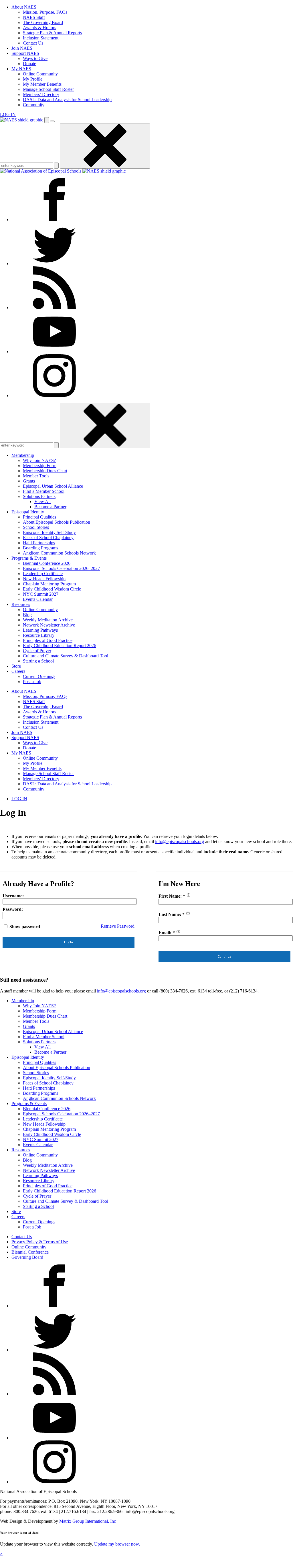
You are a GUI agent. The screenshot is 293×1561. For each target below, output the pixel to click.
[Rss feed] (54, 307)
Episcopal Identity (27, 511)
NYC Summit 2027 (40, 594)
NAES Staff (34, 17)
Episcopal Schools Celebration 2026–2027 (61, 568)
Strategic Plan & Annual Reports (52, 32)
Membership (22, 455)
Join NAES (21, 48)
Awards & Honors (39, 27)
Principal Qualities (39, 517)
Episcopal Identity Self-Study (49, 532)
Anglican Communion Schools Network (59, 553)
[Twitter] (54, 263)
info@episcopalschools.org (179, 841)
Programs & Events (29, 558)
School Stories (36, 527)
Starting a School (38, 661)
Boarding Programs (40, 547)
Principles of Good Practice (47, 640)
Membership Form (39, 465)
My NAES (21, 68)
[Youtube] (54, 351)
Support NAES (25, 53)
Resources (20, 604)
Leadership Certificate (43, 573)
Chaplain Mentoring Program (49, 583)
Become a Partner (50, 506)
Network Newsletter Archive (49, 625)
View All (42, 501)
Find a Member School (43, 491)
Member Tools (36, 475)
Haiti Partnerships (39, 542)
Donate (29, 63)
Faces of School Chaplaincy (48, 537)
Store (16, 666)
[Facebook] (54, 219)
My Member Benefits (42, 84)
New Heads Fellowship (44, 578)
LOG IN (8, 114)
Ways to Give (35, 58)
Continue (224, 956)
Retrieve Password (117, 926)
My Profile (32, 79)
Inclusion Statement (40, 37)
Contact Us (33, 43)
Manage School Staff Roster (48, 89)
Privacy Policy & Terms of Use (39, 1241)
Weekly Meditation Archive (48, 619)
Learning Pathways (40, 630)
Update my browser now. (117, 1544)
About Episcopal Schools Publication (56, 522)
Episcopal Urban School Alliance (53, 486)
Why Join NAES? (39, 460)
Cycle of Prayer (37, 650)
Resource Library (38, 635)
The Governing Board (43, 22)
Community (33, 104)
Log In (68, 942)
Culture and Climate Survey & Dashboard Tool (65, 655)
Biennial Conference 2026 (46, 563)
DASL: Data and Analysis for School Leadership (67, 99)
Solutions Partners (39, 496)
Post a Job (32, 681)
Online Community (40, 73)
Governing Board (27, 1257)
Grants (29, 481)
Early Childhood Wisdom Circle (52, 589)
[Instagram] (54, 395)
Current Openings (39, 676)
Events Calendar (38, 599)
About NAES (23, 7)
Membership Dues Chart (45, 470)
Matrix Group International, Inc (87, 1521)
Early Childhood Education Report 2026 (59, 645)
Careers (18, 671)
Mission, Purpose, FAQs (45, 12)
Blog (27, 614)
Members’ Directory (41, 94)
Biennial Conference (30, 1252)
